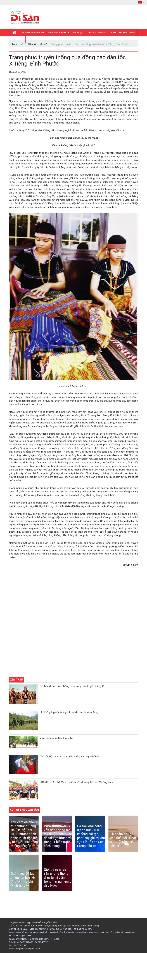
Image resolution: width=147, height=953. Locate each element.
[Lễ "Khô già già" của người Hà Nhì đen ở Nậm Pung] (23, 720)
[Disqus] (73, 624)
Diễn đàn (32, 39)
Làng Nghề (17, 39)
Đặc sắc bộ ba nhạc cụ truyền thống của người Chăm (69, 756)
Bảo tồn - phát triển (123, 32)
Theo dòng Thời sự (33, 32)
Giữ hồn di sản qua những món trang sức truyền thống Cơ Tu (74, 686)
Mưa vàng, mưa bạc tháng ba (56, 738)
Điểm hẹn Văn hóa (58, 32)
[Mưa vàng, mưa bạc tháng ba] (23, 742)
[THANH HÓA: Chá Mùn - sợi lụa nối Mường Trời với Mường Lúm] (23, 790)
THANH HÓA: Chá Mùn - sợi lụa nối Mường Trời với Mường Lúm (76, 782)
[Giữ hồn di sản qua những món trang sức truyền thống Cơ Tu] (23, 694)
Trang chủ (17, 44)
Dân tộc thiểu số (97, 32)
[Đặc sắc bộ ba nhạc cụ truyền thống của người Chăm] (23, 764)
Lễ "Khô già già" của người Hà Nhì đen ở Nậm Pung (68, 712)
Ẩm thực (78, 32)
